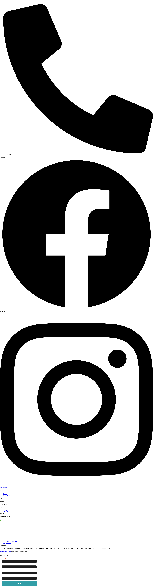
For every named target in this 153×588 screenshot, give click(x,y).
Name (3, 564)
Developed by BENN (5, 551)
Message (4, 576)
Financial (1, 511)
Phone (4, 570)
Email (4, 559)
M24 (6, 511)
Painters (5, 494)
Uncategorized (7, 495)
